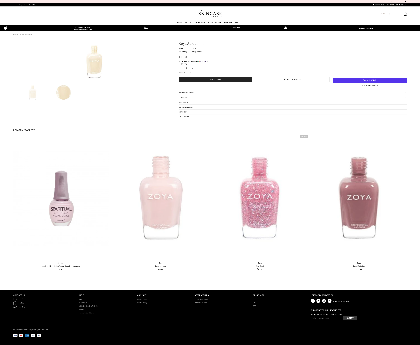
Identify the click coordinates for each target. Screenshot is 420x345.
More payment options (370, 85)
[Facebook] (313, 301)
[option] (94, 61)
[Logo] (210, 13)
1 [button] (391, 1)
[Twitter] (318, 301)
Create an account (400, 4)
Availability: (183, 52)
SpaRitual (61, 263)
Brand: (181, 48)
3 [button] (395, 1)
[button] (293, 62)
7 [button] (403, 1)
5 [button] (399, 1)
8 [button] (405, 1)
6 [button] (401, 1)
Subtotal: (182, 72)
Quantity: (183, 64)
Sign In (389, 4)
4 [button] (397, 1)
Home (15, 34)
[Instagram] (324, 301)
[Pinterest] (330, 301)
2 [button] (393, 1)
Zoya (194, 48)
